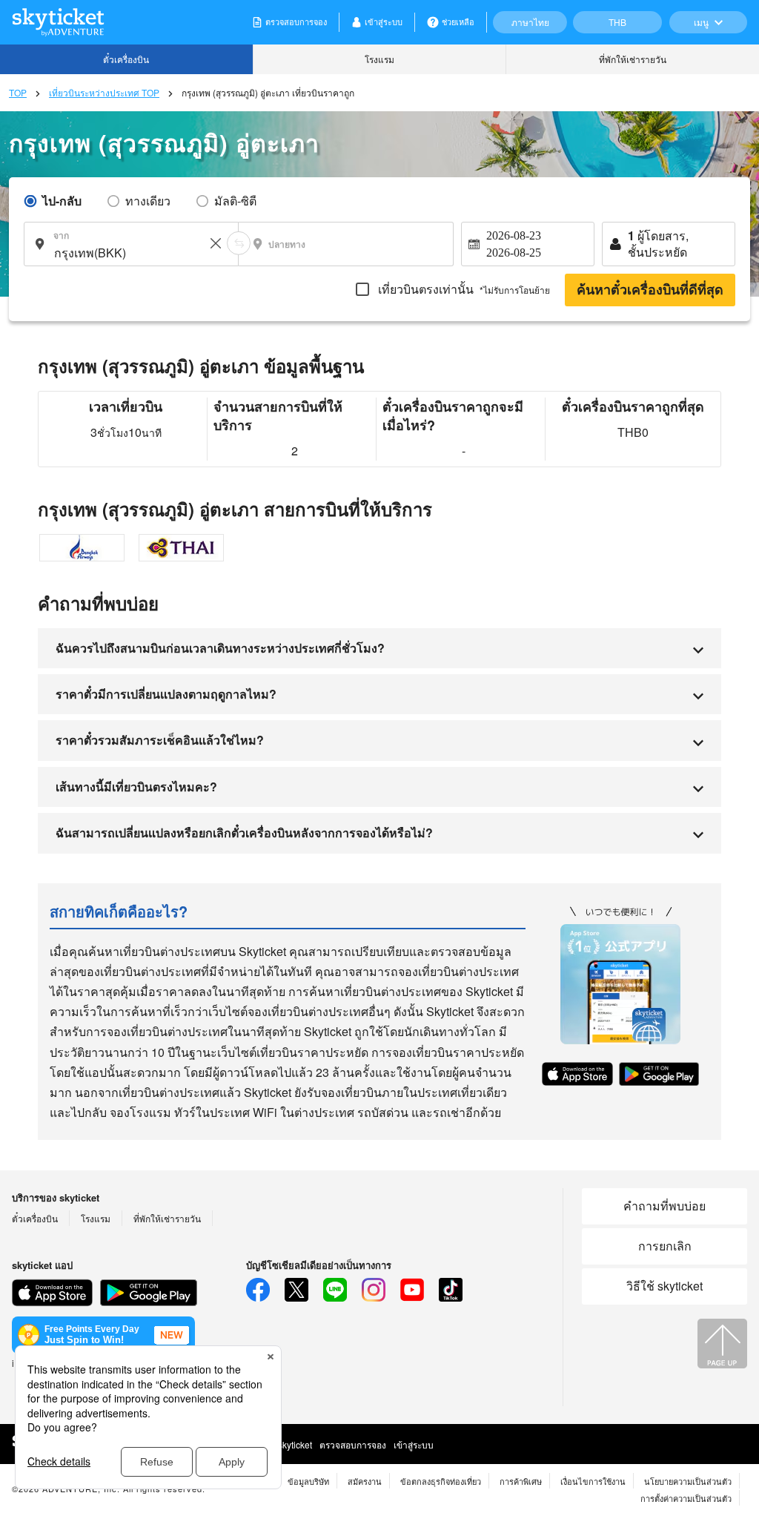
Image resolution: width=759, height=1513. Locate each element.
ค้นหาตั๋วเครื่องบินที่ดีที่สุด (650, 290)
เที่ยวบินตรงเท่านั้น (462, 288)
